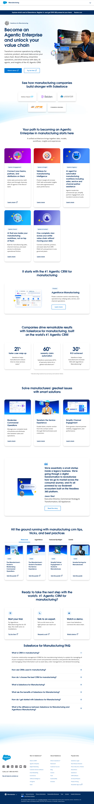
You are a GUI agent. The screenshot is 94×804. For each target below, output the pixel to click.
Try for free (31, 70)
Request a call (42, 634)
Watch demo (12, 70)
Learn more (11, 202)
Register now (78, 12)
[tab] (24, 539)
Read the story (53, 508)
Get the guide (11, 576)
